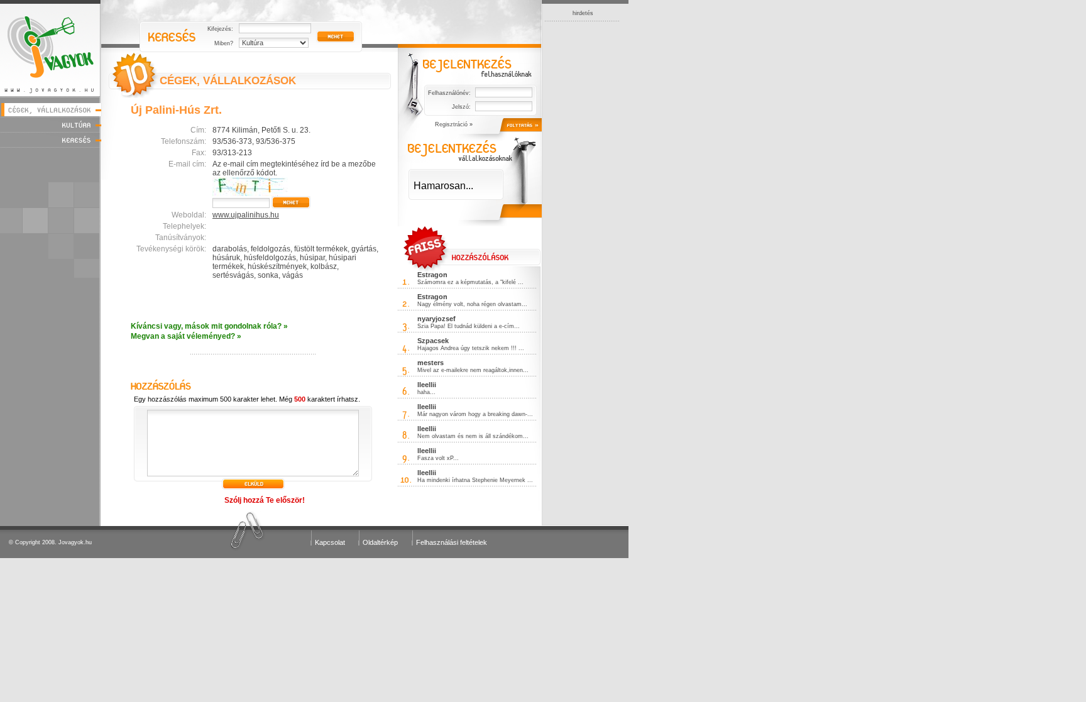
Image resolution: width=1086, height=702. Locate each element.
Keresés (50, 140)
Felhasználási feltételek (451, 542)
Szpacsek (433, 340)
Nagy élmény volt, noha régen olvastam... (472, 304)
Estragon (432, 274)
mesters (430, 362)
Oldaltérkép (380, 542)
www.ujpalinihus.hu (245, 215)
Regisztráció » (454, 124)
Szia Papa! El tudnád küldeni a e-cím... (468, 326)
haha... (426, 392)
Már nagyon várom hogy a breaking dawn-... (475, 414)
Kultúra (50, 125)
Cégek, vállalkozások (50, 109)
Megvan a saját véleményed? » (186, 336)
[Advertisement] (582, 209)
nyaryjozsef (436, 318)
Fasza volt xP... (438, 458)
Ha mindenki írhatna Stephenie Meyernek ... (475, 480)
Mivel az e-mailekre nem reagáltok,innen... (473, 370)
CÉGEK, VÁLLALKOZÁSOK (228, 81)
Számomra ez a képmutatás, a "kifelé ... (470, 282)
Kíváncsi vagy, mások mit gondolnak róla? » (209, 326)
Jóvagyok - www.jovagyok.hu (50, 48)
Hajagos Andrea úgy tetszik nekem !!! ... (470, 348)
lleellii (426, 384)
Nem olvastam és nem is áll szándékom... (473, 436)
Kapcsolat (330, 542)
